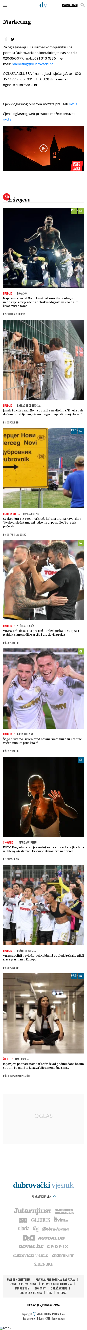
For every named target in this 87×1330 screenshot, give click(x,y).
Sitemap (62, 1292)
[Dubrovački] (43, 4)
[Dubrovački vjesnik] (31, 1255)
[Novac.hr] (31, 1246)
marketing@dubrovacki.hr (32, 64)
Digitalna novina (31, 1292)
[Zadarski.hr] (62, 1255)
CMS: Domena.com (55, 1318)
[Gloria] (23, 1229)
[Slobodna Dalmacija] (64, 1211)
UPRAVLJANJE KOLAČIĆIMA (43, 1305)
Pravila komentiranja (57, 1284)
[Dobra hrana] (56, 1229)
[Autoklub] (51, 1237)
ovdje (73, 104)
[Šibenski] (43, 1264)
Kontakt (40, 1288)
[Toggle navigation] (5, 5)
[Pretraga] (83, 5)
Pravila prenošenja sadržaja (55, 1279)
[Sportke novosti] (23, 1220)
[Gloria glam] (35, 1229)
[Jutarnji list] (32, 1211)
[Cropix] (57, 1246)
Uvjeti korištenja (19, 1279)
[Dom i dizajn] (28, 1237)
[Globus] (41, 1220)
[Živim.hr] (61, 1220)
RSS (49, 1292)
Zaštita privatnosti (23, 1284)
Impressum (22, 1288)
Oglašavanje (59, 1288)
